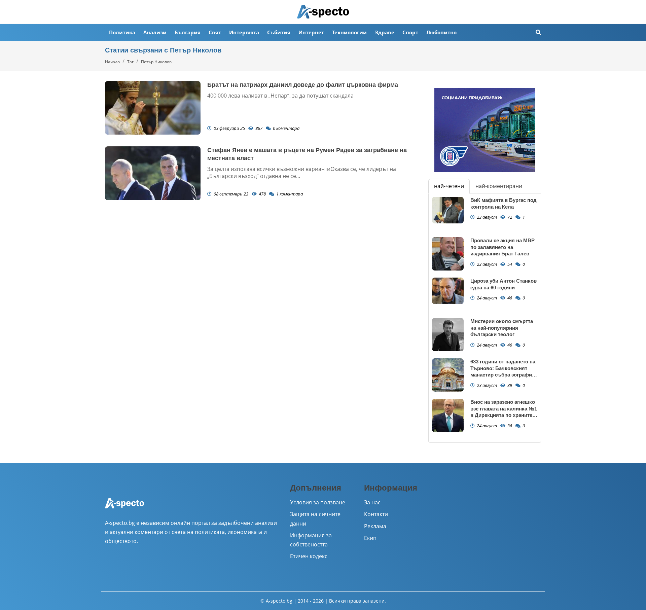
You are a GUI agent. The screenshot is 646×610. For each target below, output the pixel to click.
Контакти (376, 514)
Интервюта (244, 32)
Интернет (311, 32)
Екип (370, 538)
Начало (112, 62)
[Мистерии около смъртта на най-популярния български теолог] (448, 334)
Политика (122, 32)
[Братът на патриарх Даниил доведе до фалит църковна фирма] (153, 108)
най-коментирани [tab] (498, 186)
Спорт (410, 32)
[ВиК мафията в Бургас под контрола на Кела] (448, 210)
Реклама (375, 526)
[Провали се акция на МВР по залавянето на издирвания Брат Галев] (448, 254)
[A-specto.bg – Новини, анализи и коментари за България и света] (124, 507)
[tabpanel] (485, 317)
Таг (130, 62)
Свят (215, 32)
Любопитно (441, 32)
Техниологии (349, 32)
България (188, 32)
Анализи (155, 32)
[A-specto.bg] (323, 12)
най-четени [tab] (449, 186)
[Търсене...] (538, 32)
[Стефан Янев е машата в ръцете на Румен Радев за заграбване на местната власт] (153, 173)
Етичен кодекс (308, 556)
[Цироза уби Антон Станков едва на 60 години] (448, 291)
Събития (278, 32)
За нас (372, 502)
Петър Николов (156, 62)
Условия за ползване (317, 502)
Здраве (384, 32)
